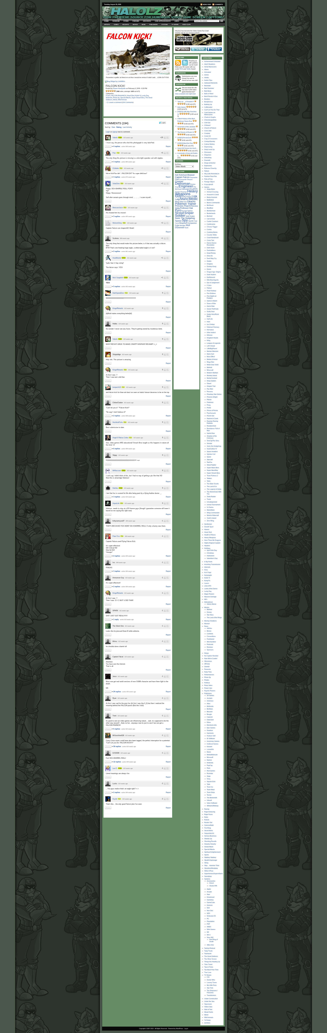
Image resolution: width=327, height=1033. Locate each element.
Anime (206, 75)
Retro (206, 817)
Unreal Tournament (213, 505)
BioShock (210, 205)
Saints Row (211, 433)
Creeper (179, 181)
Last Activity (127, 127)
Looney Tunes (212, 982)
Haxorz (206, 529)
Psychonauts (211, 413)
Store (126, 21)
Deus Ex (210, 256)
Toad (195, 221)
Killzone (209, 335)
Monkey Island (212, 375)
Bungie (209, 714)
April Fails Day (212, 550)
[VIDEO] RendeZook (184, 138)
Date (113, 127)
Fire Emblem (211, 293)
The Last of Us (212, 486)
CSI (208, 977)
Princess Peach (182, 206)
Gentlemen (208, 524)
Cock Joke (208, 131)
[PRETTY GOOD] (113, 91)
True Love (207, 972)
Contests (210, 634)
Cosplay (207, 133)
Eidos (209, 722)
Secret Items (208, 830)
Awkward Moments (210, 83)
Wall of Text (208, 1009)
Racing (206, 809)
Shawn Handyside (119, 88)
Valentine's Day (212, 558)
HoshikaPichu (118, 422)
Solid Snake (190, 216)
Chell (177, 179)
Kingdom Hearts (212, 338)
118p (120, 137)
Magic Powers (209, 594)
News (143, 24)
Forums (135, 21)
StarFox (209, 462)
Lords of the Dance (210, 589)
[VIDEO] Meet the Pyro (185, 143)
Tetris (209, 481)
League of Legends (213, 343)
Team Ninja (211, 792)
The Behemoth (212, 798)
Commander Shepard (185, 179)
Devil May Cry (212, 258)
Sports (206, 855)
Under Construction (211, 999)
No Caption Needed (211, 656)
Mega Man (179, 202)
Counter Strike (212, 235)
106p (123, 470)
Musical (207, 623)
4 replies (117, 146)
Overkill (206, 667)
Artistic (107, 24)
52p (126, 293)
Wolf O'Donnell (182, 226)
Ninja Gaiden (211, 381)
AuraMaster (117, 258)
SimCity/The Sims (213, 441)
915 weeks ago (128, 137)
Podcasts (210, 644)
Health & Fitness (210, 535)
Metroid (209, 367)
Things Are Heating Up (212, 962)
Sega (209, 776)
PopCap (210, 765)
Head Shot (130, 96)
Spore (209, 457)
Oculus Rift (213, 886)
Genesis (210, 905)
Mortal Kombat (212, 378)
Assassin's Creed (213, 194)
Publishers (153, 24)
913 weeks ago (129, 626)
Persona (210, 392)
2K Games (210, 695)
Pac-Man (210, 389)
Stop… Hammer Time (211, 865)
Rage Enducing (209, 812)
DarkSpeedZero (118, 293)
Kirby (184, 197)
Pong (209, 405)
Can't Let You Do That (211, 110)
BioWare (210, 709)
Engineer (186, 186)
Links (176, 21)
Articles (209, 628)
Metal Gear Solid (212, 365)
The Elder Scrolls (213, 484)
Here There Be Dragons (212, 540)
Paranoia (207, 669)
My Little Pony (212, 985)
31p (123, 387)
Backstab (207, 86)
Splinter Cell (211, 454)
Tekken (209, 478)
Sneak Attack (208, 847)
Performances (209, 675)
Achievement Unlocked (212, 61)
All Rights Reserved (161, 1028)
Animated (207, 72)
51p (130, 437)
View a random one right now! (185, 94)
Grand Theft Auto (212, 309)
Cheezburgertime (210, 120)
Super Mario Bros (213, 468)
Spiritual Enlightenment (212, 852)
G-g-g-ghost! (208, 184)
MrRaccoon (117, 471)
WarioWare (211, 510)
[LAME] (109, 91)
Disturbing (207, 157)
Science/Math (209, 825)
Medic (193, 199)
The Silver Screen (210, 959)
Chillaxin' (207, 125)
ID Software (211, 738)
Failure (206, 171)
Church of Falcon (210, 128)
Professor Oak (186, 208)
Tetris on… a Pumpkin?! (185, 102)
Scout (179, 213)
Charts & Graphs (210, 117)
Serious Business (210, 836)
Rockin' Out (208, 822)
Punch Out (210, 416)
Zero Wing (210, 521)
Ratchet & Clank (212, 418)
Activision (210, 701)
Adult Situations (209, 64)
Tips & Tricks (208, 967)
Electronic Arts (212, 725)
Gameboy (210, 900)
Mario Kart (210, 354)
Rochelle (184, 211)
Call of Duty (211, 219)
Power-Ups (208, 688)
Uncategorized (212, 502)
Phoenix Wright (212, 397)
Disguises (207, 155)
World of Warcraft (213, 515)
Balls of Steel (208, 94)
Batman (209, 609)
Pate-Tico (116, 536)
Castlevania (211, 224)
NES (208, 913)
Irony (206, 570)
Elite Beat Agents (213, 280)
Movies (135, 24)
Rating (118, 127)
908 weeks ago (121, 562)
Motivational (208, 602)
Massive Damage (210, 597)
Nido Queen (181, 107)
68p (124, 223)
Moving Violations (210, 621)
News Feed (207, 4)
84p (125, 369)
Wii (208, 932)
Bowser (191, 175)
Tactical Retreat (209, 948)
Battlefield (210, 200)
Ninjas (206, 653)
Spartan (178, 221)
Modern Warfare (212, 373)
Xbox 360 (210, 937)
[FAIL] (107, 91)
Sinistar (209, 443)
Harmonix (210, 733)
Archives (147, 21)
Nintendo (109, 98)
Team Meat (210, 790)
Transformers (211, 995)
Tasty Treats (208, 951)
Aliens (206, 69)
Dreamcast (210, 897)
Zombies (207, 1023)
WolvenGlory (117, 223)
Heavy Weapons (210, 537)
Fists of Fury (208, 179)
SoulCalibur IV (212, 449)
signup (114, 132)
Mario (184, 199)
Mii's (205, 599)
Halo (208, 322)
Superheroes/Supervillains (213, 874)
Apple (209, 889)
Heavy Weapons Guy (186, 193)
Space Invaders (212, 451)
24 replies (117, 692)
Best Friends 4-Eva (210, 96)
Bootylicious (208, 102)
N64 (208, 908)
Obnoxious (208, 661)
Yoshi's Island (211, 518)
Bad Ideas (207, 91)
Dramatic (207, 160)
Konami (209, 747)
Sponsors (210, 650)
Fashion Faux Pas (210, 176)
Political (207, 683)
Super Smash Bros (138, 98)
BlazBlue (210, 208)
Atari (208, 894)
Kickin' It (138, 96)
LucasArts (210, 749)
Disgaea (210, 264)
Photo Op (116, 98)
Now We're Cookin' (210, 658)
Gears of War (211, 303)
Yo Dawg (207, 1020)
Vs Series (210, 507)
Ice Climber (211, 324)
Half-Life (210, 319)
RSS (181, 69)
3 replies (117, 162)
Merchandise (211, 642)
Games (116, 24)
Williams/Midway (212, 806)
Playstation (210, 921)
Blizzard (209, 712)
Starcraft (210, 459)
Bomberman (211, 211)
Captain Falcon (182, 177)
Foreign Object (209, 182)
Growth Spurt (208, 527)
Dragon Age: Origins (214, 272)
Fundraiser (210, 639)
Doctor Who (211, 980)
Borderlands (211, 213)
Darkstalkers (211, 250)
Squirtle (191, 221)
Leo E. (115, 768)
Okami (209, 383)
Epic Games (211, 728)
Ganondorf (185, 189)
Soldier (180, 216)
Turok (209, 499)
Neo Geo (210, 911)
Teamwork (207, 954)
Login (108, 132)
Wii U (209, 935)
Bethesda (210, 706)
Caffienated (208, 107)
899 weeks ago (124, 238)
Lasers (206, 583)
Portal (209, 408)
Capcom (210, 717)
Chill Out (207, 123)
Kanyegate (208, 575)
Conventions (211, 636)
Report (168, 146)
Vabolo (115, 138)
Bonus (209, 631)
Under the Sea (209, 1001)
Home (106, 21)
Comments (219, 4)
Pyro (178, 210)
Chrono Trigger (212, 227)
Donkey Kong (211, 266)
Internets (207, 567)
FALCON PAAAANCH (118, 96)
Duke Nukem (211, 275)
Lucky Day (145, 96)
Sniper (189, 213)
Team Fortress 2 (212, 476)
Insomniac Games (213, 741)
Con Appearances (163, 21)
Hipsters (207, 546)
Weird (115, 100)
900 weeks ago (130, 521)
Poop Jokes (208, 685)
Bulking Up (208, 104)
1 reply (116, 619)
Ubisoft (209, 800)
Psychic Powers (209, 691)
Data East (210, 720)
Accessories (211, 881)
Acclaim (209, 698)
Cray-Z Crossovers (210, 139)
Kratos (188, 197)
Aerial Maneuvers (210, 67)
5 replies (117, 286)
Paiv (114, 153)
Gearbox (210, 730)
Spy (185, 220)
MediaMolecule (212, 755)
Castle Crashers (212, 221)
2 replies (117, 251)
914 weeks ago (123, 324)
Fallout (209, 288)
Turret (177, 223)
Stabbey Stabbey (210, 857)
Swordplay (208, 876)
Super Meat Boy (212, 470)
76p (122, 536)
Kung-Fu (207, 580)
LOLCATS (207, 586)
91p (121, 168)
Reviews (210, 647)
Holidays (125, 24)
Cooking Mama (212, 232)
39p (122, 183)
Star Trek (210, 988)
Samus (190, 211)
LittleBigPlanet (212, 348)
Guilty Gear (211, 311)
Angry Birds (211, 189)
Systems (164, 24)
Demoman (182, 183)
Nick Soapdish (118, 278)
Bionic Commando (213, 203)
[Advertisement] (136, 837)
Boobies (207, 99)
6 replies (117, 449)
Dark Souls (210, 248)
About (185, 21)
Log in (186, 1028)
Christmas (210, 553)
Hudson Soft (211, 736)
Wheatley (182, 225)
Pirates (206, 680)
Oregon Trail (211, 386)
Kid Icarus (210, 330)
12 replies (117, 762)
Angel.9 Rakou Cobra (120, 438)
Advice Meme (211, 604)
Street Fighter (211, 465)
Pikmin (209, 400)
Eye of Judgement (213, 283)
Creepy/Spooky (209, 141)
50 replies (117, 746)
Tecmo (209, 795)
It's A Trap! (207, 572)
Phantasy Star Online (214, 394)
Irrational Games (212, 744)
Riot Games (211, 771)
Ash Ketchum (181, 175)
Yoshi (186, 228)
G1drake (116, 168)
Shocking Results (210, 841)
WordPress (179, 1028)
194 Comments (127, 102)
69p (121, 503)
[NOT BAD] (111, 91)
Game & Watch (212, 301)
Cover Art (207, 136)
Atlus (208, 703)
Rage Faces (208, 814)
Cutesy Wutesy (209, 144)
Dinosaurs (207, 152)
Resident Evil (211, 426)
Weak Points (208, 1012)
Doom (209, 269)
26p (125, 422)
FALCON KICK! (115, 85)
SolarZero (116, 183)
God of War (211, 306)
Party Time (208, 672)
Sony (208, 779)
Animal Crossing (212, 192)
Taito (208, 784)
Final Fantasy (211, 291)
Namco (209, 760)
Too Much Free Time (211, 970)
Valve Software (212, 803)
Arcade (209, 892)
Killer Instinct (211, 332)
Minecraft (210, 370)
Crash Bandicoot (212, 238)
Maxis (209, 752)
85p (125, 207)
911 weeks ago (131, 258)
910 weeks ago (134, 293)
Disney (209, 612)
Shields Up (208, 839)
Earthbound (211, 277)
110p (125, 277)
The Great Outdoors (211, 956)
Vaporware (208, 1004)
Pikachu (191, 201)
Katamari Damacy (213, 327)
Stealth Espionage (210, 860)
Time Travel (208, 964)
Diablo (209, 261)
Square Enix (211, 781)
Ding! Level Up (209, 149)
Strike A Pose (208, 871)
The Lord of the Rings (214, 617)
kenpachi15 (117, 387)
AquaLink (116, 503)
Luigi (177, 199)
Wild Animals (122, 100)
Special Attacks (125, 98)
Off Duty (207, 664)
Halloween (210, 556)
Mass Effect (211, 357)
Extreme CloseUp (210, 168)
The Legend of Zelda (214, 489)
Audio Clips (208, 80)
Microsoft (210, 757)
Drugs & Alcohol (209, 163)
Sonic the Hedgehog (214, 446)
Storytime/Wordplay (211, 868)
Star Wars (210, 615)
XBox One (210, 945)
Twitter (188, 69)
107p (123, 258)
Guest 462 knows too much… (187, 148)
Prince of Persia (212, 410)
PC (208, 919)
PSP (208, 924)
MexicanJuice (118, 208)
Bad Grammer (209, 88)
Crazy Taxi (210, 240)
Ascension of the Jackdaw (186, 127)
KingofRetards (118, 308)
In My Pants (208, 562)
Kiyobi (115, 799)
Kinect (211, 883)
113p (120, 488)
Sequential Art (209, 833)
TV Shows (175, 24)
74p (118, 153)
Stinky (206, 863)
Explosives (208, 166)
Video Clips (186, 24)
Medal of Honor (212, 359)
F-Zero (108, 96)
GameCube (211, 902)
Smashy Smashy (210, 844)
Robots (206, 820)
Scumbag (207, 828)
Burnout (209, 216)
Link (194, 196)
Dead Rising (211, 253)
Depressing (208, 147)
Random (116, 21)
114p (119, 768)
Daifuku (115, 488)
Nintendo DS (211, 916)
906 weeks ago (129, 536)
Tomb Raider (211, 496)
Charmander (193, 177)
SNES (209, 927)
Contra (209, 229)
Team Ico (210, 787)
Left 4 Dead (211, 346)
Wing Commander (213, 513)
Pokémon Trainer (185, 203)
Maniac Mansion (212, 351)
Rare (208, 768)
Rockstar (210, 773)
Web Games (211, 929)
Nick (185, 202)
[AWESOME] (115, 91)
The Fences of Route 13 (185, 132)
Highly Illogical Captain (212, 543)
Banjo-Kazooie (212, 197)
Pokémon (210, 402)
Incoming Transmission (212, 564)
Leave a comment (115, 102)
